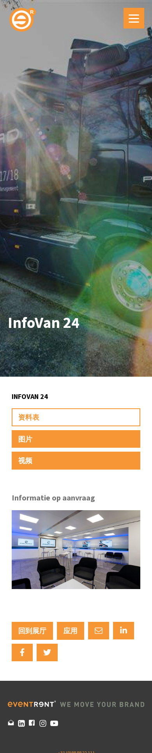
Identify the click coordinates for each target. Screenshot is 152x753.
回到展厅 (32, 630)
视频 (25, 460)
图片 (25, 438)
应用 (71, 630)
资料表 (28, 417)
